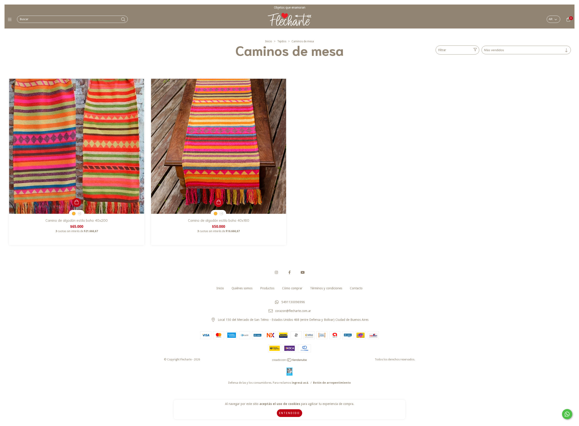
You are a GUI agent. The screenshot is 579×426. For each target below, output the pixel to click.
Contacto (356, 288)
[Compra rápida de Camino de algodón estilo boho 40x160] (218, 202)
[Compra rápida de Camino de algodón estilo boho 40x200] (76, 202)
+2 (79, 214)
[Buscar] (123, 19)
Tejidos (281, 41)
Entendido (289, 413)
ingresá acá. (300, 382)
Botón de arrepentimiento (332, 382)
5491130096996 (293, 302)
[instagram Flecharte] (276, 272)
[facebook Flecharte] (289, 272)
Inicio (268, 41)
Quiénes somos (242, 288)
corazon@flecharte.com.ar (293, 311)
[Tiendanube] (290, 361)
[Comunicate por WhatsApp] (567, 414)
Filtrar (442, 50)
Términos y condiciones (326, 288)
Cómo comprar (292, 288)
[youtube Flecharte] (303, 272)
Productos (267, 288)
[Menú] (11, 19)
